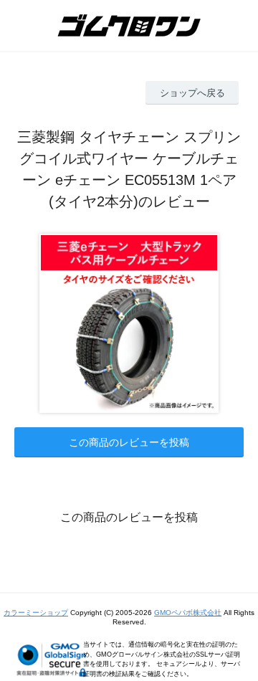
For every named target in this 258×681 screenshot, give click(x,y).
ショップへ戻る (192, 92)
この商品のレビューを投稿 (129, 442)
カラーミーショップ (36, 612)
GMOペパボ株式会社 (187, 612)
